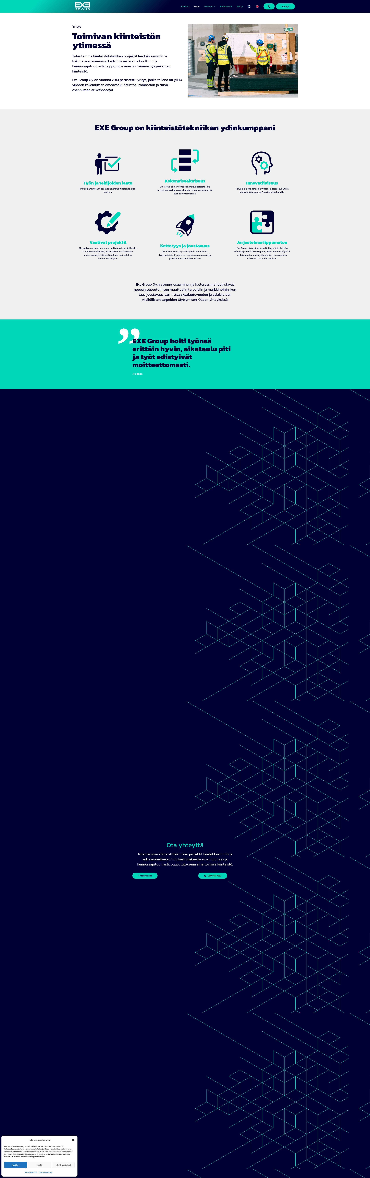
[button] (73, 1140)
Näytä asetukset (63, 1165)
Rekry (240, 6)
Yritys (197, 6)
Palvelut (208, 6)
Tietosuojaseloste (45, 1172)
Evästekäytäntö (31, 1172)
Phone (269, 6)
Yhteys (285, 6)
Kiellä (39, 1165)
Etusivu (185, 6)
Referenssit (226, 6)
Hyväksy (16, 1165)
